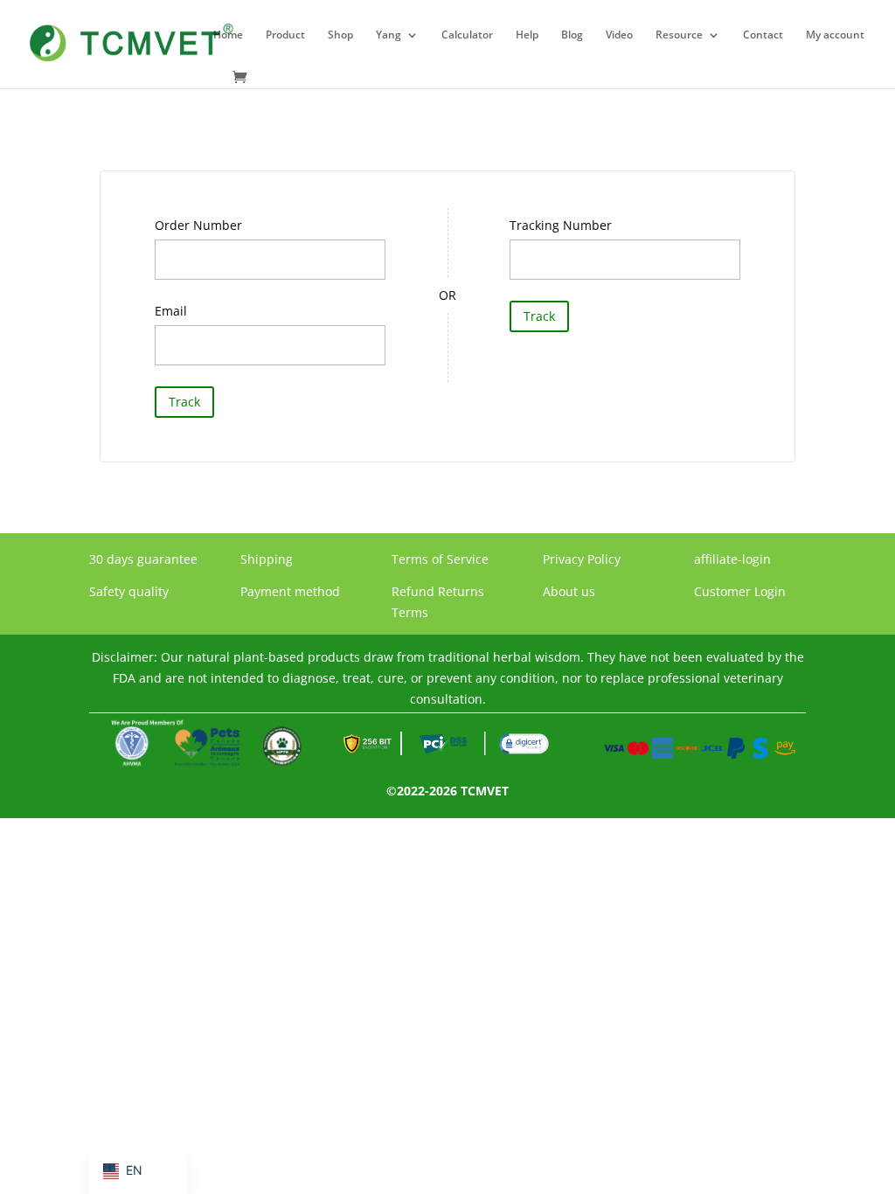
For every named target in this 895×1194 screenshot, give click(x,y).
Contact (763, 35)
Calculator (467, 35)
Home (228, 35)
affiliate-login (732, 559)
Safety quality (129, 591)
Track (184, 401)
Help (527, 35)
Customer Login (740, 591)
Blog (572, 35)
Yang (388, 35)
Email (171, 310)
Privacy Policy (582, 559)
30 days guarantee (143, 559)
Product (285, 35)
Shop (340, 35)
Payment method (290, 591)
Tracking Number (561, 225)
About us (569, 591)
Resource (679, 35)
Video (619, 35)
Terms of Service (440, 559)
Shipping (266, 559)
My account (835, 35)
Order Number (198, 225)
